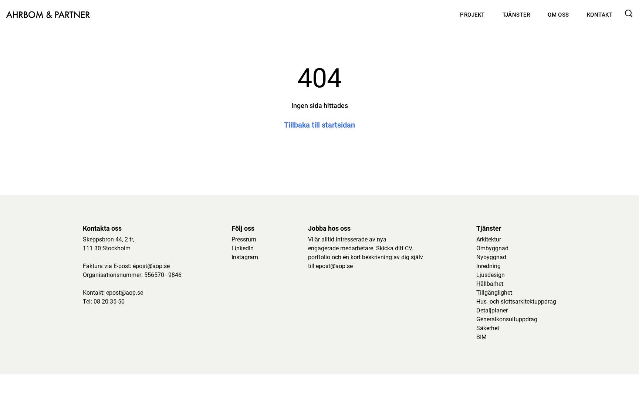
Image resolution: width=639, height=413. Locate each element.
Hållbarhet (489, 283)
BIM (481, 337)
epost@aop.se (151, 266)
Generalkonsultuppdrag (506, 319)
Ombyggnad (492, 248)
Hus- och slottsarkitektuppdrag (516, 301)
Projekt (472, 14)
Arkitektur (488, 239)
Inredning (488, 266)
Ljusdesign (490, 274)
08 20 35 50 (109, 301)
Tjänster (516, 14)
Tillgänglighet (494, 292)
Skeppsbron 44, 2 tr (108, 239)
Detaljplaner (492, 310)
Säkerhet (487, 328)
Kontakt (599, 14)
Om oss (558, 14)
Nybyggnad (491, 257)
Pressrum (243, 239)
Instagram (244, 257)
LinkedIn (242, 248)
